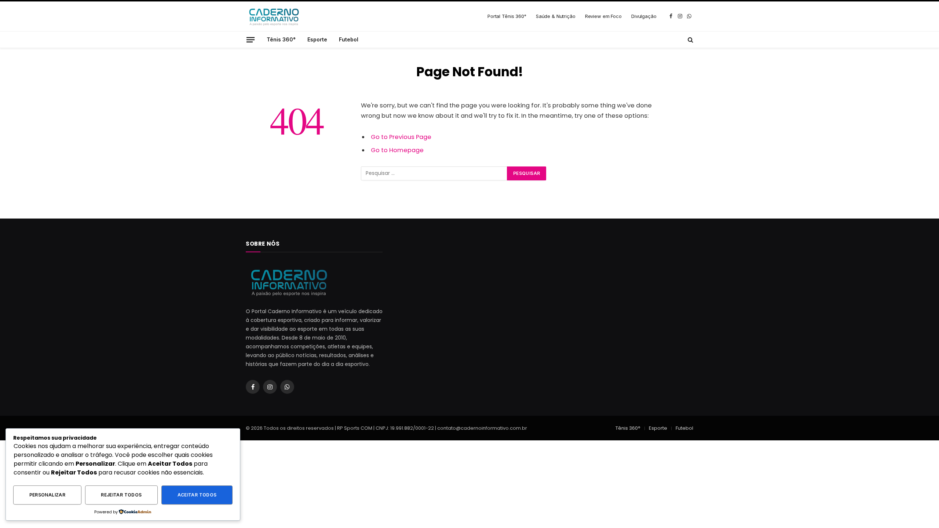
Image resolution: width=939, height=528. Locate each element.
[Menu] (250, 39)
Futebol (348, 39)
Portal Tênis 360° (506, 16)
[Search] (689, 40)
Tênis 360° (281, 39)
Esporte (317, 39)
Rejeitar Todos (121, 495)
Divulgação (644, 16)
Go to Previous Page (401, 137)
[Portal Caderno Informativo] (273, 16)
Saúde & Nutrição (556, 16)
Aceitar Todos (197, 495)
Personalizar (47, 495)
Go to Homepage (397, 150)
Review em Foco (603, 16)
